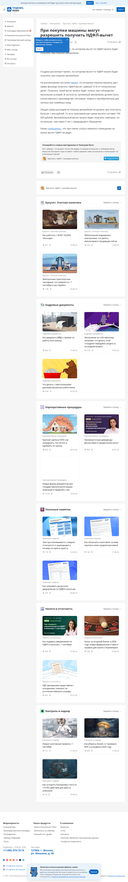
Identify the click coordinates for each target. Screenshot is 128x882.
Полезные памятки (50, 538)
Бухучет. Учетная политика (54, 231)
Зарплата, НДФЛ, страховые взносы (78, 23)
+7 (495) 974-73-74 (13, 850)
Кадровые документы (51, 334)
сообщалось (54, 128)
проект (74, 82)
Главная (43, 23)
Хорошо (93, 872)
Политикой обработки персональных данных (68, 877)
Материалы (55, 23)
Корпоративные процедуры (54, 436)
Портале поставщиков (116, 876)
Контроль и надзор (50, 740)
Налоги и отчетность (51, 638)
